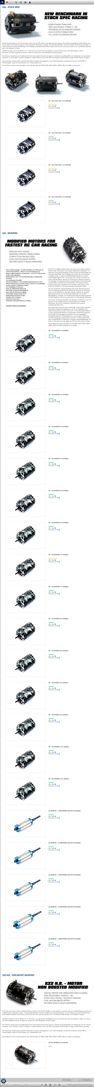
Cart (25, 2)
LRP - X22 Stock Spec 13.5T (59, 133)
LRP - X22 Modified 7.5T (58, 586)
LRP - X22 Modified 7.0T (58, 554)
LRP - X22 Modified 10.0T (58, 746)
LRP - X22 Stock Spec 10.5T (59, 101)
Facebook (41, 1084)
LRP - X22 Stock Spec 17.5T (59, 165)
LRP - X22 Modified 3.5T (58, 330)
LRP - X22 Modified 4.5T (58, 394)
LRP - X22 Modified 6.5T (58, 522)
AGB (26, 1084)
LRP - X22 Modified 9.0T (58, 682)
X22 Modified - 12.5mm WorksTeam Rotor (64, 811)
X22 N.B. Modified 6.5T (58, 1042)
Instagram (46, 1084)
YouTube (50, 1084)
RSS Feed (59, 1084)
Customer (30, 2)
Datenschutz (16, 1084)
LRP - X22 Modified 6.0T (58, 490)
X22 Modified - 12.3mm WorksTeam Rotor (64, 875)
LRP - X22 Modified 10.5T (58, 779)
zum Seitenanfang (86, 1080)
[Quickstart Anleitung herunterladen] (16, 305)
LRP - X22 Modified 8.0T (58, 618)
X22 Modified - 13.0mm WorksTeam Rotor (64, 939)
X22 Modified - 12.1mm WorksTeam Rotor (64, 843)
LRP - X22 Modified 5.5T (58, 458)
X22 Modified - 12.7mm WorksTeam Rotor (64, 907)
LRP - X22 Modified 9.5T (58, 714)
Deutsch (7, 2)
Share (20, 2)
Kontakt (11, 2)
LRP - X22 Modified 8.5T (58, 650)
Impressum (5, 1084)
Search (16, 2)
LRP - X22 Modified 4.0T (58, 362)
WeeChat (55, 1084)
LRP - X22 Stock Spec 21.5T (59, 197)
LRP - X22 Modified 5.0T (58, 426)
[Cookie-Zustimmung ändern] (3, 1081)
